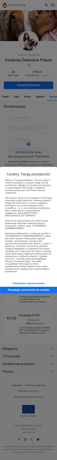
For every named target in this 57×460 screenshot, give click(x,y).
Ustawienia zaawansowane (29, 283)
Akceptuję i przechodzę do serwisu (29, 289)
